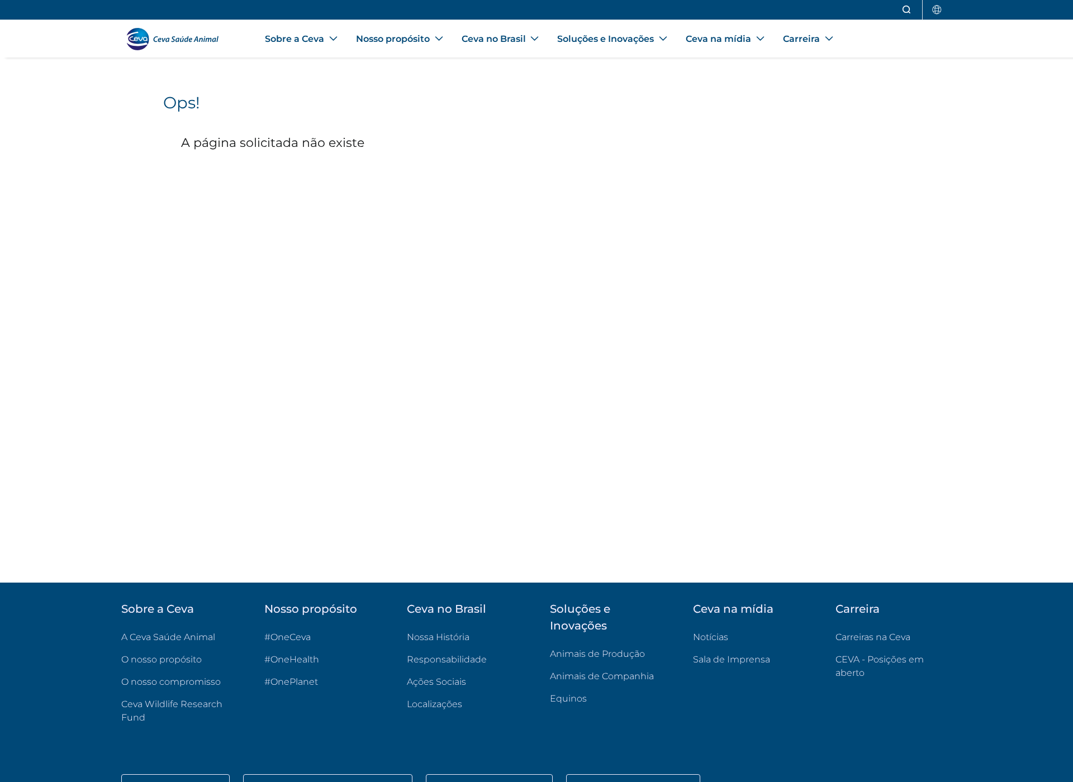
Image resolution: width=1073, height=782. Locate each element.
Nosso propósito (310, 609)
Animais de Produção (597, 654)
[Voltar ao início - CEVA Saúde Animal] (179, 39)
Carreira (857, 609)
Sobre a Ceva (157, 609)
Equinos (568, 698)
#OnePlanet (291, 681)
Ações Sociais (436, 681)
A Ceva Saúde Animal (168, 637)
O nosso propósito (161, 659)
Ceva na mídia (733, 609)
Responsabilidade (447, 659)
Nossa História (438, 637)
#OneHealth (291, 659)
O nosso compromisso (171, 681)
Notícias (710, 637)
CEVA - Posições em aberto (893, 666)
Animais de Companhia (602, 676)
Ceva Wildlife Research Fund (179, 711)
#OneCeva (287, 637)
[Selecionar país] (937, 10)
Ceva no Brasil (446, 609)
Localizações (434, 704)
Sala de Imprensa (731, 659)
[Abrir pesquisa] (907, 10)
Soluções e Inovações (580, 617)
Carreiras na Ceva (872, 637)
